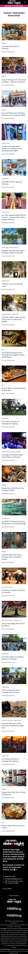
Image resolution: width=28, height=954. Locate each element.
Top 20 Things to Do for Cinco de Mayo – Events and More (14, 81)
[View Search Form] (25, 2)
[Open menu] (3, 2)
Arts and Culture (14, 451)
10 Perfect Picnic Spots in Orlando (12, 183)
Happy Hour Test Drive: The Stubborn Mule (13, 489)
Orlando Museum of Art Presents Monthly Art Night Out (13, 725)
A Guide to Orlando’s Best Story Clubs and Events (12, 456)
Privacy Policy (7, 889)
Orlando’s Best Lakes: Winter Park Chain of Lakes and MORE (13, 319)
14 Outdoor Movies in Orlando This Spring (10, 760)
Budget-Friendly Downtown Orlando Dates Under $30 (13, 251)
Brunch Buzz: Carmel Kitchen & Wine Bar (14, 389)
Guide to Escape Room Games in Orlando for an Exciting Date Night (12, 148)
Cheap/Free (5, 178)
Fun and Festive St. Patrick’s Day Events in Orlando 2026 (13, 114)
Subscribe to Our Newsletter (14, 6)
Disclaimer (3, 945)
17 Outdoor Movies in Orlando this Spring (10, 422)
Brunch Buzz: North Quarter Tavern (13, 826)
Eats (3, 349)
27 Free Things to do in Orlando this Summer (11, 691)
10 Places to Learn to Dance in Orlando (13, 591)
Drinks (4, 43)
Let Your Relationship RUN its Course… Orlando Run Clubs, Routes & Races (14, 217)
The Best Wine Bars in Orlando (11, 47)
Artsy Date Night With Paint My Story (13, 624)
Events (4, 76)
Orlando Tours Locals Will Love (12, 285)
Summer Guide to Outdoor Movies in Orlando (13, 658)
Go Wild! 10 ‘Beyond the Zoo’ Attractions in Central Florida (14, 522)
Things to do (5, 143)
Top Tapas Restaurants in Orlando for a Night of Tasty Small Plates (13, 355)
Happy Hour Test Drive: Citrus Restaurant (14, 793)
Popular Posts (13, 247)
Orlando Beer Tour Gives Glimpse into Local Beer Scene (12, 557)
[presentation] (14, 32)
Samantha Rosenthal (9, 52)
